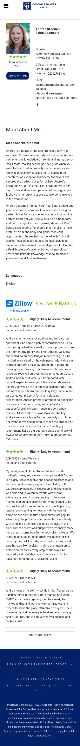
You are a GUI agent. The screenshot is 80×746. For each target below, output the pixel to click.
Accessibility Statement (27, 686)
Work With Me (18, 75)
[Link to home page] (40, 6)
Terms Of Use (26, 679)
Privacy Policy (53, 679)
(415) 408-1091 (55, 69)
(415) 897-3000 (55, 65)
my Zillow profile (18, 310)
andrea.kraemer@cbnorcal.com (56, 84)
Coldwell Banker (33, 657)
